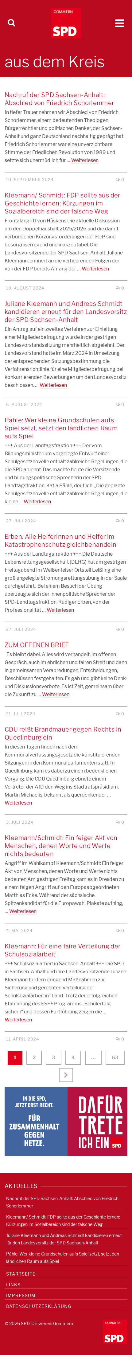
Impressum (21, 1295)
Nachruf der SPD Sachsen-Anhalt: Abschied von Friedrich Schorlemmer (62, 1202)
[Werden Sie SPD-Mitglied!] (66, 1121)
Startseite (21, 1273)
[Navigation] (119, 23)
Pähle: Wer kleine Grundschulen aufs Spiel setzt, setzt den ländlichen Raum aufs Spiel (62, 1257)
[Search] (11, 23)
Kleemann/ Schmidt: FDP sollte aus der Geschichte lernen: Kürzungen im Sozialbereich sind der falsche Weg (63, 1220)
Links (13, 1284)
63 (115, 1058)
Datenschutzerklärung (38, 1306)
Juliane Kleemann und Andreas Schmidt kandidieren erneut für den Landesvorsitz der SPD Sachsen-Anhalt (64, 1239)
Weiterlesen (85, 160)
